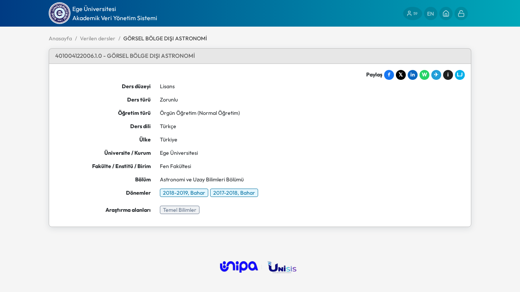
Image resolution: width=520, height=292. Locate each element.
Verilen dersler (97, 38)
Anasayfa (60, 38)
